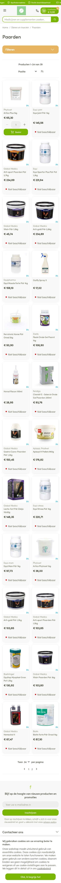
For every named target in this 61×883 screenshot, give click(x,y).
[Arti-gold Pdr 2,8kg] (45, 209)
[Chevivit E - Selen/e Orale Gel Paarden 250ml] (45, 375)
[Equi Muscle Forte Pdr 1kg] (16, 263)
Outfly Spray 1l (40, 280)
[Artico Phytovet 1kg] (45, 546)
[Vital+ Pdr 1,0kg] (16, 209)
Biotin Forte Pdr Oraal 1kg (45, 734)
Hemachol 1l (9, 734)
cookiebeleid (44, 868)
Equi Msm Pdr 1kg (12, 566)
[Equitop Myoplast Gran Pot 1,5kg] (16, 658)
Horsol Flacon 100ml (13, 391)
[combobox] (26, 19)
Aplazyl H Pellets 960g (43, 451)
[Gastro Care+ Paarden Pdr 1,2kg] (16, 432)
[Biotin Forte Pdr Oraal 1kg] (45, 715)
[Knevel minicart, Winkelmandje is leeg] (43, 10)
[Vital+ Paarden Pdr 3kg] (45, 658)
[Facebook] (30, 787)
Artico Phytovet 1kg (42, 566)
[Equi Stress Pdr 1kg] (45, 489)
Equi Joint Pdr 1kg (41, 112)
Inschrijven (30, 812)
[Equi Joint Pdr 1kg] (45, 93)
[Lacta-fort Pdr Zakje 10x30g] (16, 489)
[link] (25, 769)
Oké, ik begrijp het (30, 876)
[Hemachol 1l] (16, 715)
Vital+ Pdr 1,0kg (11, 229)
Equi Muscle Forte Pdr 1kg (16, 283)
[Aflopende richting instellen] (42, 71)
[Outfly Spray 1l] (45, 263)
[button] (30, 49)
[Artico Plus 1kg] (16, 93)
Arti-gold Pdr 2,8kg (42, 229)
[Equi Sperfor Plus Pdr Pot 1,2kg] (45, 152)
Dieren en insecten (20, 27)
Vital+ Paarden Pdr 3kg (44, 677)
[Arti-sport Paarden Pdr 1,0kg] (45, 600)
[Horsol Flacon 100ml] (16, 375)
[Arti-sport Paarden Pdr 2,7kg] (16, 152)
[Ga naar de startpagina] (21, 10)
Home (5, 27)
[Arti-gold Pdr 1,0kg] (16, 600)
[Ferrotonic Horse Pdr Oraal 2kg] (16, 317)
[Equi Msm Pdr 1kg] (16, 546)
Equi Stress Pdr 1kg (42, 508)
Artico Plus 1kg (10, 112)
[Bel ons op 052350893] (37, 10)
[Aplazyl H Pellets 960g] (45, 432)
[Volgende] (36, 769)
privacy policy (49, 821)
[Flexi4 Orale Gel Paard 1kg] (45, 317)
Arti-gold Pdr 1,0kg (13, 620)
